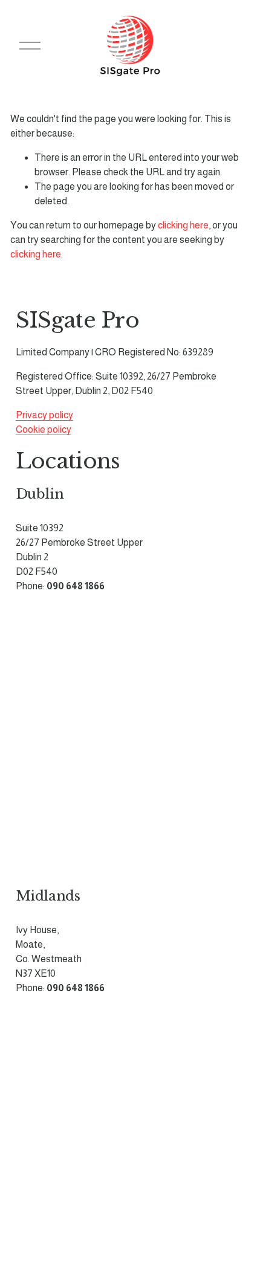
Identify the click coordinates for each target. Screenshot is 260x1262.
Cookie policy (43, 429)
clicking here (183, 225)
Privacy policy (44, 415)
